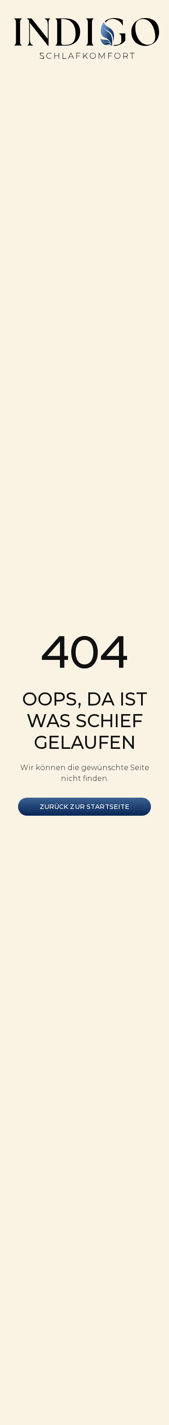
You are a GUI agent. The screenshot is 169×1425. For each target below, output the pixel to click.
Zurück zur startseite (85, 807)
